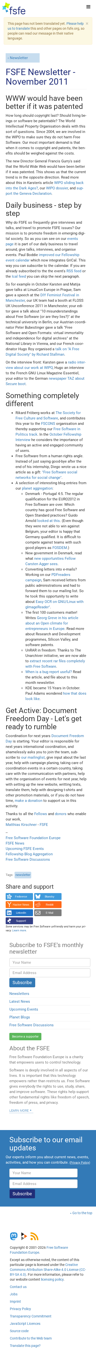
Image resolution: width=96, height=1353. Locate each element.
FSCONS (48, 423)
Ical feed (19, 276)
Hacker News (21, 904)
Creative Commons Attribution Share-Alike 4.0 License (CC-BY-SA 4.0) (48, 1269)
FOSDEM (59, 548)
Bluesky (49, 896)
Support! (21, 920)
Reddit (49, 904)
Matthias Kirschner (22, 824)
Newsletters (19, 993)
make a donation (28, 800)
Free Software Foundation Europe (33, 838)
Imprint (15, 1301)
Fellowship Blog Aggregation (29, 854)
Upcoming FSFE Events (25, 848)
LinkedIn (21, 912)
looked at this (48, 521)
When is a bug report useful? (48, 672)
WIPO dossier (57, 188)
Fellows (40, 814)
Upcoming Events (23, 1009)
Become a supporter (25, 1036)
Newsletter (19, 58)
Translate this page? (25, 1346)
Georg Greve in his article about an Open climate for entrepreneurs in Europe (51, 623)
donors (60, 814)
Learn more (19, 1110)
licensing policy (52, 1279)
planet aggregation (37, 488)
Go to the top (82, 1213)
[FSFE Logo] (13, 8)
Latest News (19, 1001)
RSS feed (73, 271)
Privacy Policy (20, 1309)
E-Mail (49, 912)
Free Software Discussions (28, 859)
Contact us (18, 1287)
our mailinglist (33, 757)
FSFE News (15, 843)
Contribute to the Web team (31, 1338)
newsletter (23, 875)
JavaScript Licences (25, 1324)
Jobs (13, 1294)
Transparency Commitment (30, 1316)
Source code (19, 1331)
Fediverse (21, 896)
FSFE (44, 824)
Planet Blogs (19, 1017)
